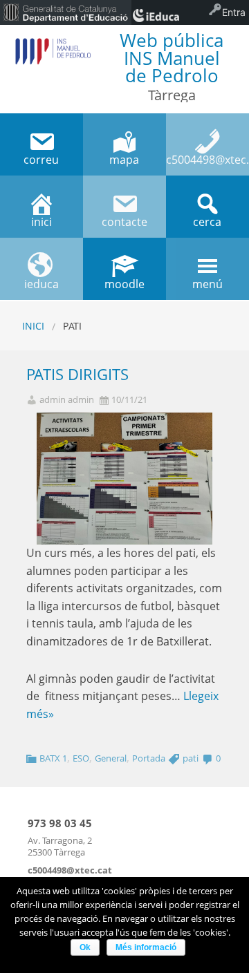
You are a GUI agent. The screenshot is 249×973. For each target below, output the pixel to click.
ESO (81, 758)
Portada (148, 758)
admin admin (66, 399)
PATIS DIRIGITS (77, 374)
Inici (33, 325)
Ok (85, 947)
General (111, 758)
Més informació (146, 947)
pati (191, 758)
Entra (234, 12)
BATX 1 (53, 758)
